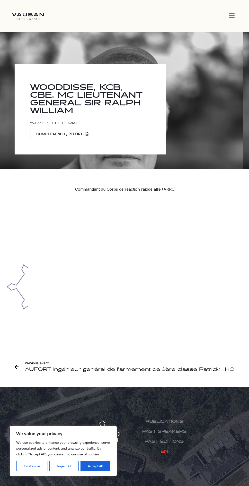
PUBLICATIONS (164, 421)
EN (164, 451)
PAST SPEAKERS (164, 431)
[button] (62, 134)
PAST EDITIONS (164, 441)
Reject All (64, 466)
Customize (32, 466)
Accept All (95, 466)
